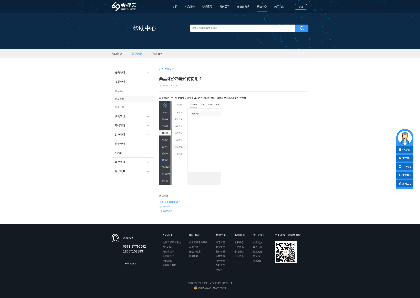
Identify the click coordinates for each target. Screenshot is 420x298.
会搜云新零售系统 (172, 242)
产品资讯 (239, 247)
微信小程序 (168, 251)
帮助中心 (262, 6)
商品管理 (220, 247)
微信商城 (193, 256)
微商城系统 (168, 256)
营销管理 (220, 251)
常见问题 (137, 54)
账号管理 (220, 242)
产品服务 (190, 6)
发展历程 (257, 247)
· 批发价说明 (164, 206)
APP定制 (167, 247)
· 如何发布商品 (165, 211)
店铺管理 (220, 256)
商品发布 (119, 99)
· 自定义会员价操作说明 (169, 202)
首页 (174, 6)
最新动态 (239, 242)
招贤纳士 (257, 256)
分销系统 (167, 260)
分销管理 (220, 265)
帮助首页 (117, 54)
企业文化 (257, 251)
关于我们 (279, 6)
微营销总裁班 (169, 265)
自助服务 (157, 54)
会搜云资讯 (243, 6)
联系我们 (257, 260)
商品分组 (119, 107)
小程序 (219, 270)
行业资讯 (239, 256)
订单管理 (220, 260)
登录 (301, 7)
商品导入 (119, 91)
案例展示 (225, 6)
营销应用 (207, 6)
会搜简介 (257, 242)
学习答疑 (239, 251)
